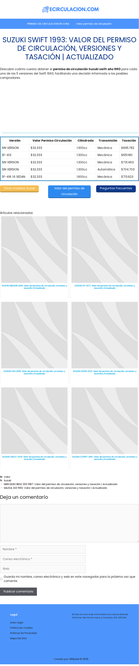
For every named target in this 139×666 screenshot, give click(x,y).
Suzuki (7, 480)
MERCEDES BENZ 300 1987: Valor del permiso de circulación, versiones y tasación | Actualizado (60, 484)
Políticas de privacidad (23, 633)
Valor (7, 477)
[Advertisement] (69, 108)
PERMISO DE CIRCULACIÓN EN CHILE (48, 23)
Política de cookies (21, 627)
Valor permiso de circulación (94, 23)
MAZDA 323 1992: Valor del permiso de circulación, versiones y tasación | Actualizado (55, 488)
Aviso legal (16, 622)
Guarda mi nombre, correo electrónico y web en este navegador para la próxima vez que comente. (69, 579)
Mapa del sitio (18, 638)
